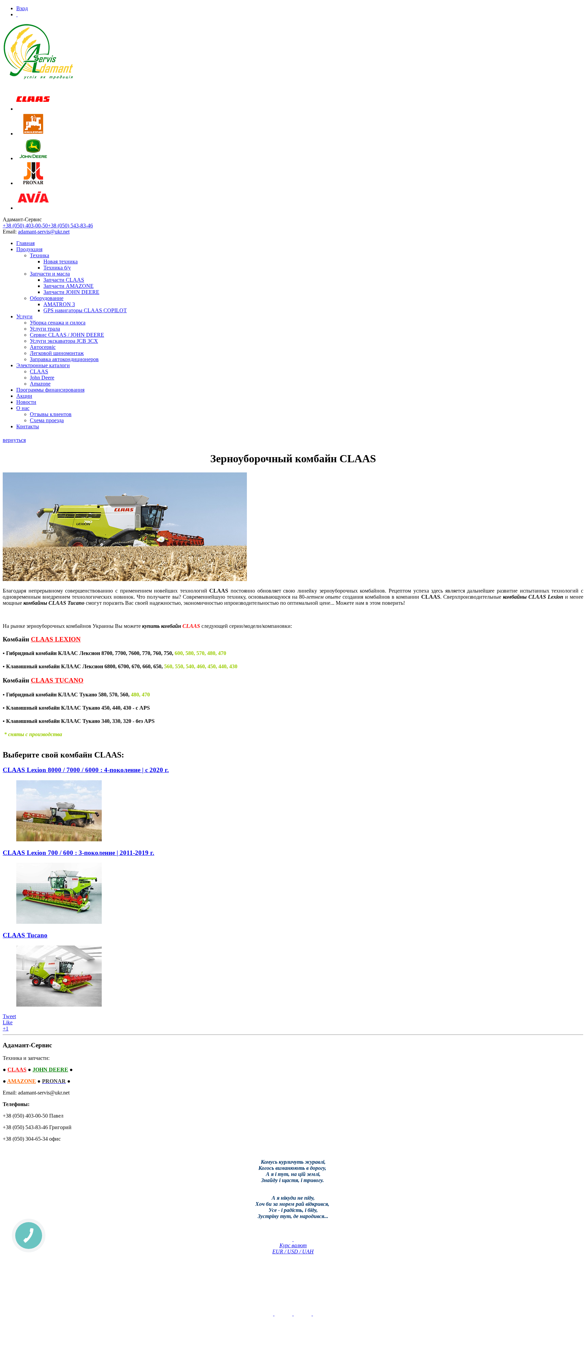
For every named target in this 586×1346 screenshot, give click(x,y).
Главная (25, 243)
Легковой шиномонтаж (57, 353)
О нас (23, 408)
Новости (26, 402)
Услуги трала (45, 329)
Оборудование (46, 298)
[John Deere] (33, 158)
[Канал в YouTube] (273, 1313)
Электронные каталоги (43, 365)
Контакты (27, 426)
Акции (24, 396)
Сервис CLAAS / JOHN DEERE (67, 335)
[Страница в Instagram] (312, 1313)
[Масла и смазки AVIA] (33, 208)
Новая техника (60, 261)
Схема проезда (47, 420)
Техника (39, 255)
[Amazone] (33, 133)
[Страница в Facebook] (293, 1313)
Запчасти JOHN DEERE (71, 292)
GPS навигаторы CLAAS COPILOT (85, 310)
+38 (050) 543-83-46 (70, 225)
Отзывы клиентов (51, 414)
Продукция (29, 249)
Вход (22, 8)
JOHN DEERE (50, 1069)
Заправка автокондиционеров (64, 359)
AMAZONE (21, 1081)
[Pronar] (33, 183)
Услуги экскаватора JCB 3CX (64, 341)
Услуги (24, 316)
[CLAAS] (33, 109)
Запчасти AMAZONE (68, 286)
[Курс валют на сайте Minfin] (293, 1239)
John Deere (42, 377)
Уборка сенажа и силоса (57, 322)
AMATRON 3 (59, 304)
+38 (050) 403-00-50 (25, 225)
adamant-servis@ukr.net (44, 232)
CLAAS (39, 371)
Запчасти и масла (50, 274)
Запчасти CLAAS (63, 280)
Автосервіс (43, 347)
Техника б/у (57, 267)
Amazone (40, 384)
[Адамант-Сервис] (38, 51)
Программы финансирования (50, 390)
